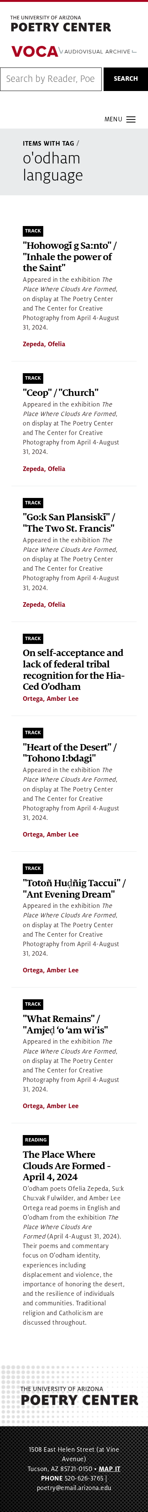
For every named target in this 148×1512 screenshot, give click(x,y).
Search (126, 78)
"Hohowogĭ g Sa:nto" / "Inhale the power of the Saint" (69, 257)
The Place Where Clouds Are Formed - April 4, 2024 (66, 1166)
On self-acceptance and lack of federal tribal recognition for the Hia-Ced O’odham (73, 670)
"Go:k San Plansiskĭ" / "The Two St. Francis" (69, 523)
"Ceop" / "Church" (60, 393)
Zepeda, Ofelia (44, 344)
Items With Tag (48, 143)
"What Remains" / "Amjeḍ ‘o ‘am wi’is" (65, 1025)
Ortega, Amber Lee (51, 699)
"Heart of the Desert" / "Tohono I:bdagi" (69, 753)
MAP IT (110, 1469)
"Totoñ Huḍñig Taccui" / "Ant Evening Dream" (74, 889)
